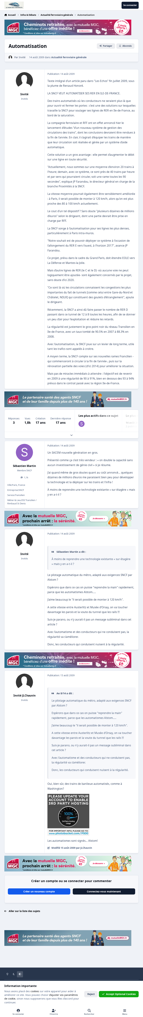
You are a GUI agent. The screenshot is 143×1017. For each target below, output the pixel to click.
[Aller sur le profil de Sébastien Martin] (81, 424)
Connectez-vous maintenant (104, 891)
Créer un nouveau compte (39, 891)
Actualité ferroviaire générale (68, 57)
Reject (91, 994)
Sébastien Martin (24, 466)
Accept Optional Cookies (121, 994)
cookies (35, 991)
